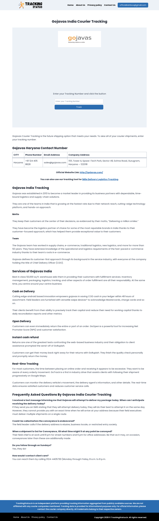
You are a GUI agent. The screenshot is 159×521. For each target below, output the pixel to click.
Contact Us (109, 5)
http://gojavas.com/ (91, 172)
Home (70, 5)
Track (79, 107)
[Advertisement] (79, 67)
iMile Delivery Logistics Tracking (100, 179)
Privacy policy (95, 5)
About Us (80, 5)
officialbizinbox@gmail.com (133, 5)
